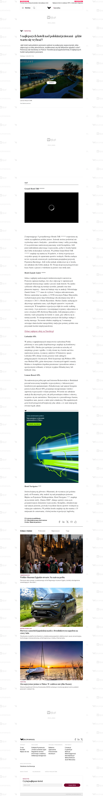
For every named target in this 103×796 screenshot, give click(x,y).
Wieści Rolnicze (70, 757)
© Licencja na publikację (33, 518)
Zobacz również (26, 531)
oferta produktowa (51, 771)
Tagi (67, 531)
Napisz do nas (24, 751)
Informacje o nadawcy (38, 753)
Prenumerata (53, 751)
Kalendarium (36, 771)
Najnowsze (56, 531)
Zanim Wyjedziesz (25, 575)
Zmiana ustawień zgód (38, 749)
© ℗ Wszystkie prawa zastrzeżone (36, 520)
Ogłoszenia (52, 749)
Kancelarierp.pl (69, 755)
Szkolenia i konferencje (27, 766)
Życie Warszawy (70, 759)
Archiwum (52, 753)
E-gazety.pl (68, 749)
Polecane (41, 531)
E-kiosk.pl (68, 747)
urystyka (56, 8)
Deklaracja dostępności (38, 755)
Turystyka (27, 31)
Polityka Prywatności (38, 747)
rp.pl (26, 182)
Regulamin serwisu (37, 751)
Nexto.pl (67, 751)
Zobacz (51, 82)
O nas (22, 747)
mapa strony (24, 771)
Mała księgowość (70, 753)
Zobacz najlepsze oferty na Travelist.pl (39, 331)
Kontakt (22, 749)
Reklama (51, 747)
